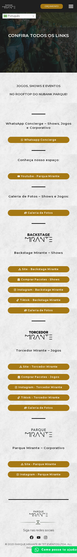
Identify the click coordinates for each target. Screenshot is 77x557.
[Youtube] (38, 537)
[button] (71, 6)
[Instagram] (45, 537)
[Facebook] (31, 537)
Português (13, 15)
